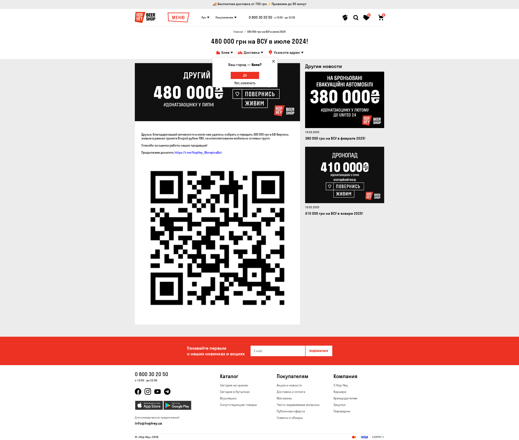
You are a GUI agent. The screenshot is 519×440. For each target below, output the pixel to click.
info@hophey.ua (148, 423)
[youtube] (157, 391)
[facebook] (138, 391)
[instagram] (148, 391)
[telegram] (167, 391)
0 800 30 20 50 (260, 17)
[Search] (356, 17)
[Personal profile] (345, 17)
